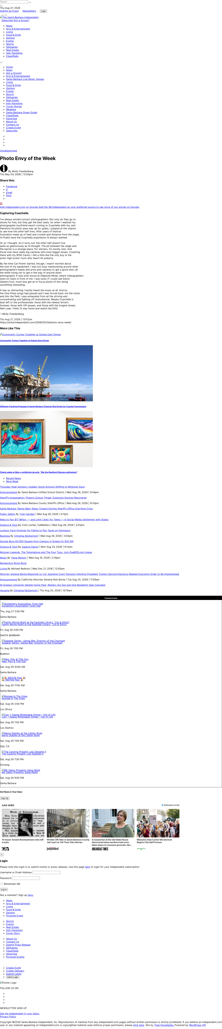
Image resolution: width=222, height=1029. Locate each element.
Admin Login (12, 977)
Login (43, 11)
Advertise (11, 118)
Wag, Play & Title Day (14, 661)
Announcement (9, 492)
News (9, 25)
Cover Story (13, 933)
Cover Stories (14, 106)
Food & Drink (13, 34)
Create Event (13, 127)
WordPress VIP (197, 1025)
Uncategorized (8, 150)
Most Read (12, 481)
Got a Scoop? (21, 20)
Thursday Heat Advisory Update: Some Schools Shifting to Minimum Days (42, 486)
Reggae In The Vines (13, 698)
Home (9, 66)
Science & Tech (9, 524)
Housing (5, 590)
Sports (10, 43)
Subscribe (8, 20)
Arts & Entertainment (18, 28)
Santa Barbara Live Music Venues (25, 79)
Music (3, 557)
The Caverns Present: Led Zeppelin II (22, 753)
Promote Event (14, 915)
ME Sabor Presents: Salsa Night (20, 772)
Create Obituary (15, 970)
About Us (11, 121)
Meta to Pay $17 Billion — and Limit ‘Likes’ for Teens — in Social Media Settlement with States (54, 519)
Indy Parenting (14, 53)
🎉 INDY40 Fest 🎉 (12, 679)
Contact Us (12, 124)
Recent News (13, 478)
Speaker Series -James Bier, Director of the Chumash (32, 642)
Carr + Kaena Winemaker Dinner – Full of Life (27, 716)
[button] (23, 830)
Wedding (11, 109)
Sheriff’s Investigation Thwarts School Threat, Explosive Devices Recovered (43, 497)
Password (5, 878)
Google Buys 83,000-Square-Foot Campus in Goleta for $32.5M (36, 541)
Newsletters (29, 10)
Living (9, 31)
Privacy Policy (8, 1016)
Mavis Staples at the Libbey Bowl (21, 735)
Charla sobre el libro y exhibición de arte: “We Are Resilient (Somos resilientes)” (38, 472)
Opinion (10, 37)
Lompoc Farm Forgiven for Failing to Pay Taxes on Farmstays (35, 530)
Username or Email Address (16, 872)
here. (30, 895)
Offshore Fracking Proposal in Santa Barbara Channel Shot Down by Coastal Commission (43, 406)
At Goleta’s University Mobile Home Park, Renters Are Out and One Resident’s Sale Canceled (52, 584)
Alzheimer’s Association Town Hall (21, 605)
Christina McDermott (26, 535)
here (87, 866)
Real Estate (12, 50)
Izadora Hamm (30, 546)
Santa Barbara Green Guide (21, 112)
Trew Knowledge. (164, 1025)
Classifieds (12, 56)
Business (5, 535)
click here (138, 1025)
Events (10, 40)
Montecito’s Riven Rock (13, 563)
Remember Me (11, 883)
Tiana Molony (18, 557)
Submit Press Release (18, 944)
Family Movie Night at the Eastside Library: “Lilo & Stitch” (34, 624)
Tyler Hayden (27, 514)
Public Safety (8, 514)
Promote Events (15, 956)
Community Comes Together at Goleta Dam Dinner (24, 340)
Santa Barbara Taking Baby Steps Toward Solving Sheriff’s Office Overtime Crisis (46, 508)
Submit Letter (14, 973)
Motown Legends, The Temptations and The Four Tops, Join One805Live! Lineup (46, 552)
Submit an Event (9, 10)
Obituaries (12, 46)
